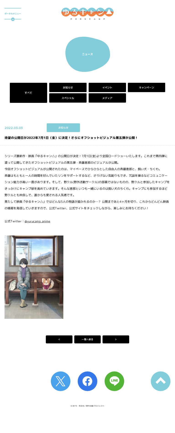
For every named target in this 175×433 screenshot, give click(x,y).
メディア (107, 98)
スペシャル (68, 98)
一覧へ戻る (87, 339)
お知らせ (68, 87)
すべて (28, 93)
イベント (107, 87)
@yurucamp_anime (37, 221)
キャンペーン (146, 87)
